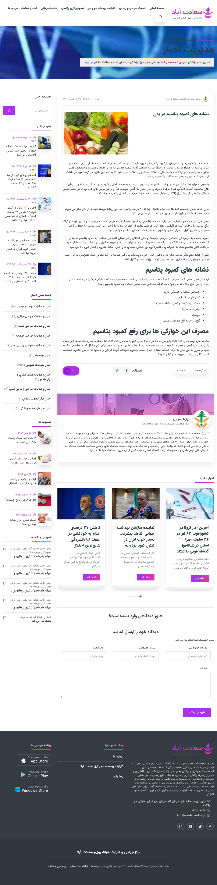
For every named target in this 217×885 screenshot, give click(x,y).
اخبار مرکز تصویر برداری (34, 398)
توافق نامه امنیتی (79, 866)
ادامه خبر (200, 578)
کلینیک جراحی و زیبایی (132, 8)
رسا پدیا (118, 776)
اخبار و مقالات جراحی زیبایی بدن (27, 345)
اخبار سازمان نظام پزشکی (32, 408)
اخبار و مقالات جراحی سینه (32, 326)
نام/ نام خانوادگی (198, 648)
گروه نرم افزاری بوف (111, 866)
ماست (180, 371)
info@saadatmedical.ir (192, 816)
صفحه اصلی (157, 8)
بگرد (9, 111)
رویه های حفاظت (57, 866)
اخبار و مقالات (29, 8)
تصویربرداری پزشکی (72, 8)
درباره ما (13, 8)
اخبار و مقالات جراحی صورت (31, 335)
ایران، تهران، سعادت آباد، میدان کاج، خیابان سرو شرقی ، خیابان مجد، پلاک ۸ (170, 803)
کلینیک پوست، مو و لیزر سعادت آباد (101, 766)
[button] (140, 596)
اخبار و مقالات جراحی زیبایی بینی (27, 389)
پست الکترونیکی (146, 648)
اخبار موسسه (40, 355)
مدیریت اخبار (207, 40)
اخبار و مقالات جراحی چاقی (31, 316)
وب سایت (97, 648)
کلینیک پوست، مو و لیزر (101, 8)
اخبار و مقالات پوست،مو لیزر (31, 306)
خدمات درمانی (49, 8)
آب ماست (198, 371)
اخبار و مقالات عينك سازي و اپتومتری (34, 376)
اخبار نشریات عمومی (34, 365)
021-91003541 (199, 810)
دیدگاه (203, 668)
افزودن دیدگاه (197, 713)
